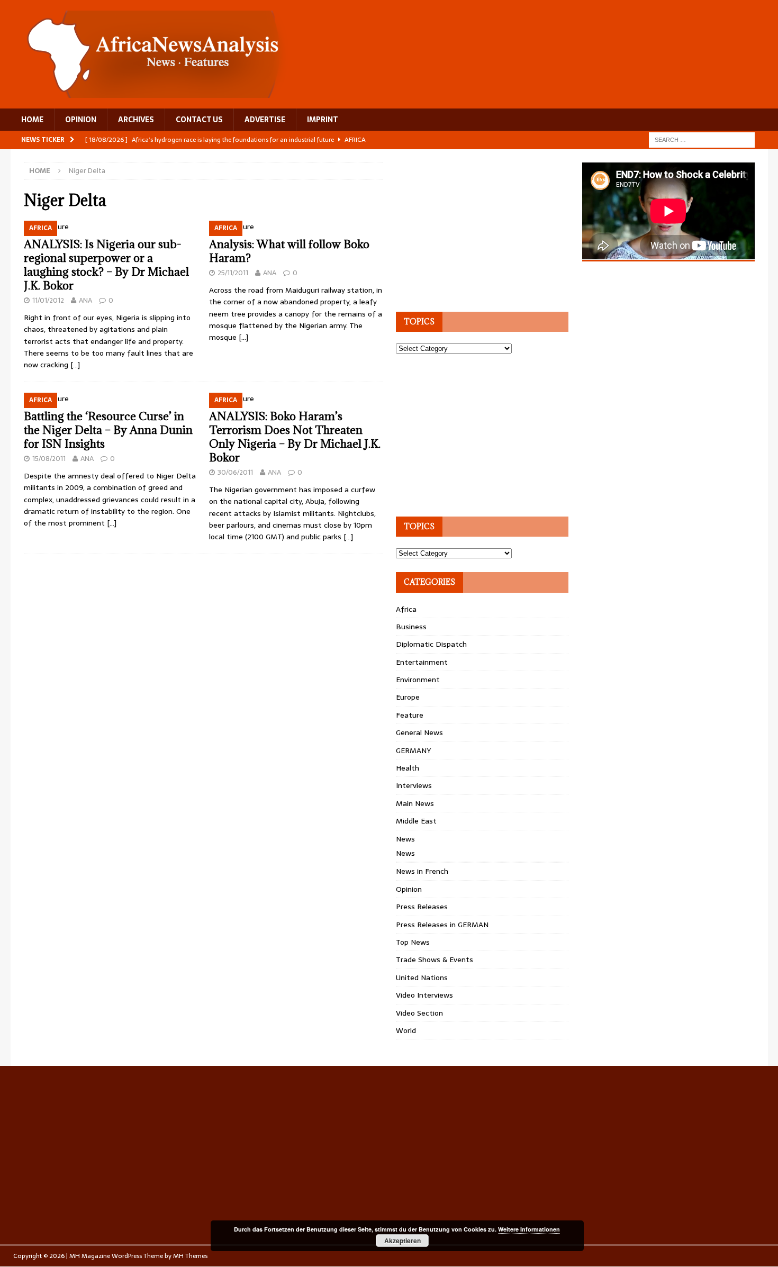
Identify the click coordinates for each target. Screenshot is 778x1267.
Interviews (414, 785)
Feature (409, 715)
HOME (32, 119)
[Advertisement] (475, 228)
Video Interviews (424, 995)
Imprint (322, 119)
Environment (418, 679)
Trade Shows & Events (434, 959)
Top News (413, 942)
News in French (422, 871)
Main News (415, 803)
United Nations (422, 977)
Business (411, 626)
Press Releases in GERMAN (442, 924)
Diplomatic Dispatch (431, 644)
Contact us (199, 119)
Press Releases (422, 906)
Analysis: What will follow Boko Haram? (289, 251)
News (405, 839)
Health (407, 768)
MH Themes (190, 1256)
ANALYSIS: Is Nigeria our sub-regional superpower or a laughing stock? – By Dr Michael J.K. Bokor (106, 265)
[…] (75, 364)
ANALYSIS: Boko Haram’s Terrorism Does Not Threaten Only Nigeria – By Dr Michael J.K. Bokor (295, 437)
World (406, 1030)
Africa (406, 609)
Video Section (419, 1013)
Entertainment (422, 662)
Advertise (265, 119)
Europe (408, 697)
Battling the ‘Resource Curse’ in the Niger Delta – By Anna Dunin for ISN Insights (108, 430)
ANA (85, 300)
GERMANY (413, 750)
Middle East (416, 821)
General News (419, 732)
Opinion (409, 889)
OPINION (80, 119)
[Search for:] (702, 139)
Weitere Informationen (529, 1229)
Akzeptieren (402, 1240)
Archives (136, 119)
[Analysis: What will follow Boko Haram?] (295, 226)
